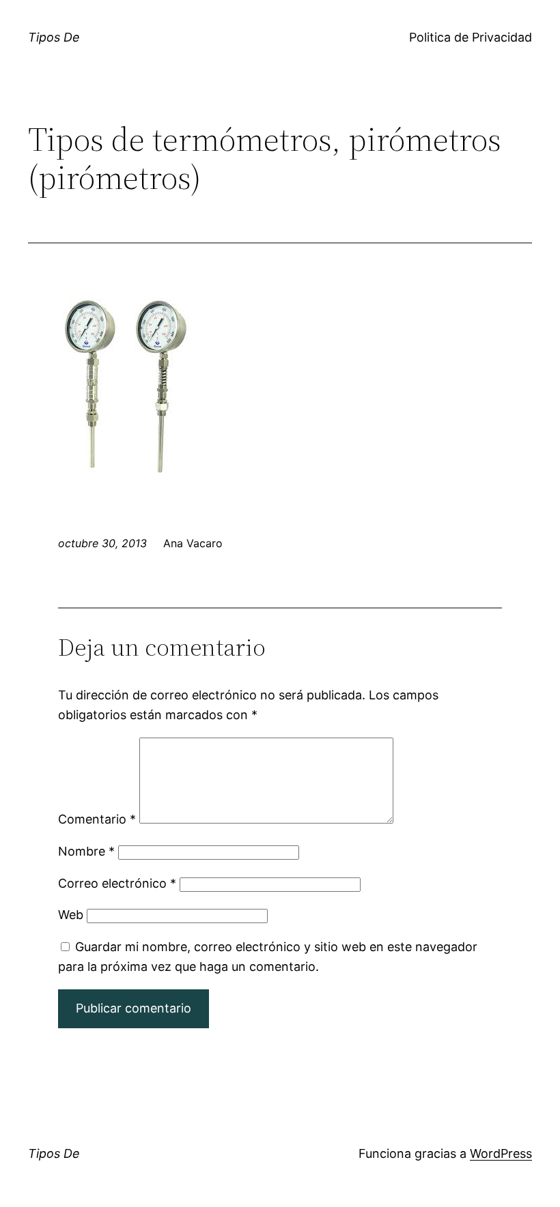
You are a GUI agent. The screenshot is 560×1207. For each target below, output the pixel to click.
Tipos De (54, 37)
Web (70, 914)
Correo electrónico (117, 883)
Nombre (86, 851)
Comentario (97, 819)
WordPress (501, 1153)
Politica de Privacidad (470, 37)
